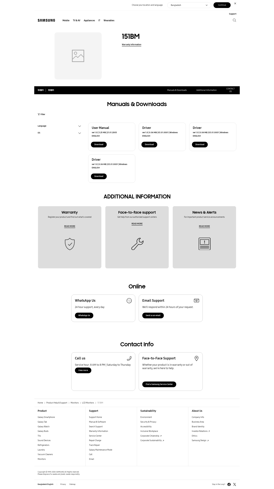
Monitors (42, 459)
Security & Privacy (148, 422)
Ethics (194, 436)
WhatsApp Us (84, 315)
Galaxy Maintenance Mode (100, 450)
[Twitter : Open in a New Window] (234, 484)
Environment (146, 417)
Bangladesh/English (45, 484)
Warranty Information (131, 44)
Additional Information (206, 90)
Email (91, 459)
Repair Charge (95, 440)
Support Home (95, 417)
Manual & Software (97, 422)
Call (90, 454)
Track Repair (94, 445)
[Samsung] (46, 20)
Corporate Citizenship (150, 436)
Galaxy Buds (43, 431)
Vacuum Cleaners (45, 454)
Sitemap (72, 484)
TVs (39, 436)
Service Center (95, 436)
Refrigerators (43, 445)
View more (83, 370)
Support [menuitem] (232, 14)
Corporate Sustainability (151, 440)
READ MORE (69, 226)
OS (39, 133)
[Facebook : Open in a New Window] (229, 484)
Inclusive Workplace (149, 431)
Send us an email (153, 315)
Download (98, 144)
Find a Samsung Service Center (159, 384)
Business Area (198, 422)
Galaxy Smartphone (46, 417)
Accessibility (146, 426)
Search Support (96, 426)
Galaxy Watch (44, 426)
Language (42, 126)
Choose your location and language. (147, 5)
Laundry (41, 450)
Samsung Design (199, 440)
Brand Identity (198, 426)
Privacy (63, 484)
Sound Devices (44, 440)
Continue (222, 5)
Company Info (198, 417)
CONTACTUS (230, 90)
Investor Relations (200, 431)
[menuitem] (66, 20)
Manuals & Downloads (177, 90)
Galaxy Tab (42, 422)
